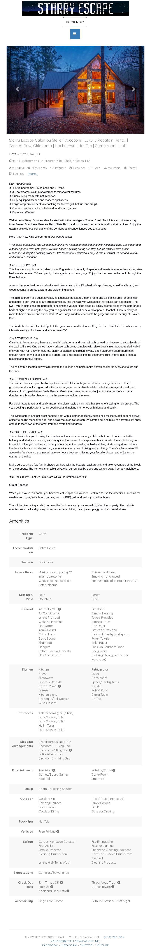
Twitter (86, 945)
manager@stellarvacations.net (75, 941)
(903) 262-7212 (114, 937)
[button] (17, 88)
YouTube (102, 945)
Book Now (75, 22)
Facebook (50, 945)
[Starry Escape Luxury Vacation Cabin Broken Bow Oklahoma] (75, 8)
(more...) (32, 174)
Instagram (69, 945)
